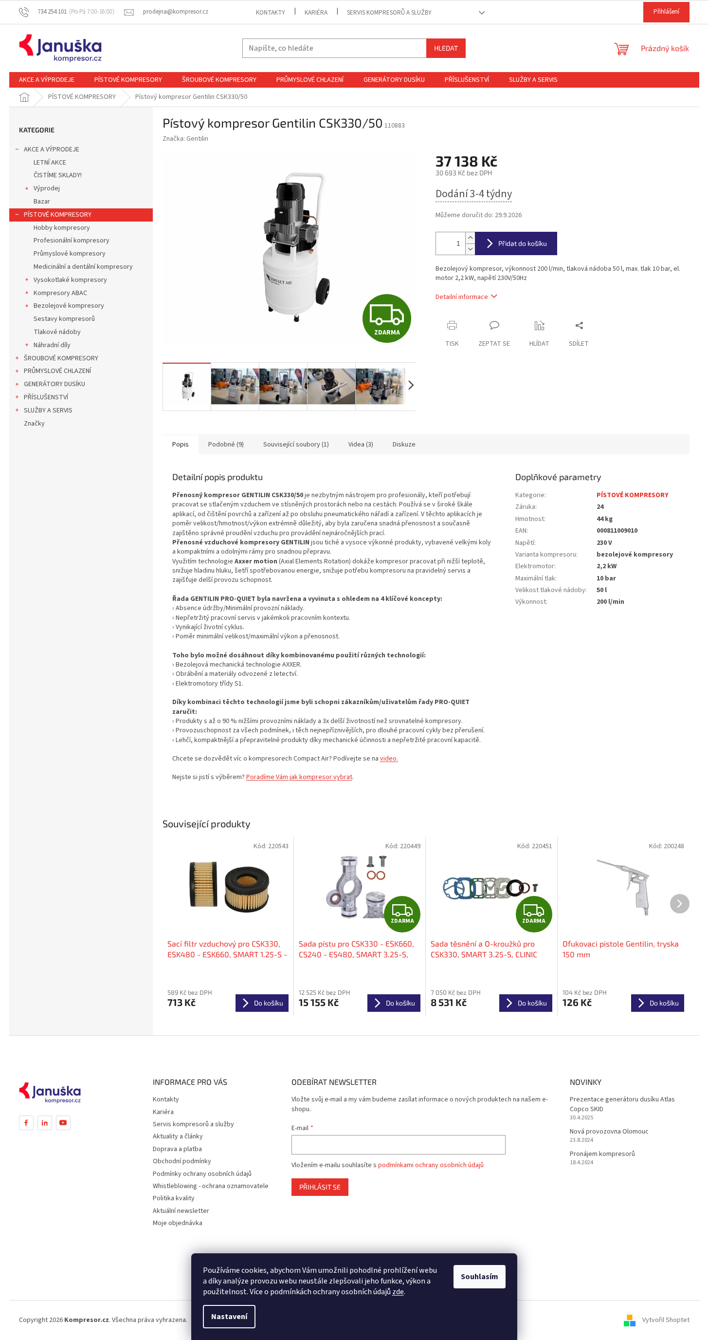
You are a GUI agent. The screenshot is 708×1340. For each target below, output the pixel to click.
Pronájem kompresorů (602, 1154)
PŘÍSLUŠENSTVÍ (46, 397)
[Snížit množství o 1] (470, 249)
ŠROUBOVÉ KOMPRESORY (61, 358)
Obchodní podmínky (182, 1161)
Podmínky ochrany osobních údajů (202, 1174)
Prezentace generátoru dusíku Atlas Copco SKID (622, 1104)
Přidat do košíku (522, 243)
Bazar (42, 201)
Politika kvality (174, 1198)
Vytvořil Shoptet (666, 1320)
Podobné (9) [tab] (226, 444)
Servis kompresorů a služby (389, 12)
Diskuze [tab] (404, 444)
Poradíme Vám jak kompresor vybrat (299, 777)
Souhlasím (479, 1276)
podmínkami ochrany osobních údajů (431, 1165)
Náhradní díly (52, 345)
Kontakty (270, 12)
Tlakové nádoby (57, 332)
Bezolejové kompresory (69, 306)
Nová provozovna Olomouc (609, 1131)
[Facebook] (26, 1123)
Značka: (185, 139)
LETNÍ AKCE (50, 163)
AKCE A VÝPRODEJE (51, 149)
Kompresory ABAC (60, 293)
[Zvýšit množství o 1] (470, 237)
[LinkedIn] (44, 1123)
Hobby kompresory (62, 228)
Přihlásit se (320, 1187)
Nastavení (229, 1316)
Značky (34, 423)
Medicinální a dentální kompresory (83, 267)
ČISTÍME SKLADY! (58, 175)
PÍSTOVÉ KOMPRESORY (57, 215)
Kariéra (316, 12)
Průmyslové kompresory (70, 254)
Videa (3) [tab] (360, 444)
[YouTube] (63, 1123)
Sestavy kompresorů (64, 319)
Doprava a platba (177, 1149)
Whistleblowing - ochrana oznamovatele (211, 1186)
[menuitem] (46, 80)
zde (398, 1291)
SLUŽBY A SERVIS (48, 410)
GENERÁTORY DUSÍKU (54, 384)
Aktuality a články (178, 1136)
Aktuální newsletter (181, 1211)
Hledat (446, 48)
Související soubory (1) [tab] (296, 444)
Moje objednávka (177, 1223)
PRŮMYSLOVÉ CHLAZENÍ (57, 371)
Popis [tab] (180, 444)
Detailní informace (462, 297)
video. (389, 758)
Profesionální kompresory (71, 240)
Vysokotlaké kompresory (70, 280)
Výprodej (47, 188)
